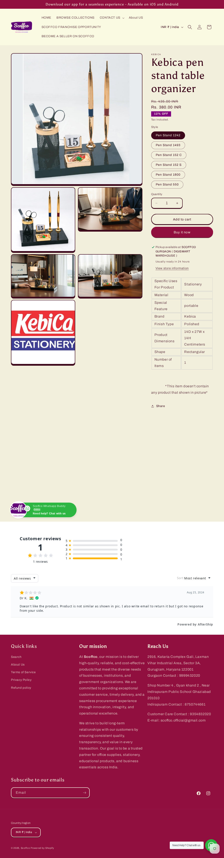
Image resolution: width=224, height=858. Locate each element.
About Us (18, 664)
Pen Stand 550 (167, 184)
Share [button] (160, 406)
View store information (172, 268)
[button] (111, 17)
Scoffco (25, 848)
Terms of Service (23, 672)
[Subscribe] (84, 792)
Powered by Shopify (42, 848)
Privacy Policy (21, 680)
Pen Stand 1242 (168, 135)
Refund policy (21, 687)
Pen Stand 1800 (168, 174)
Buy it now (182, 232)
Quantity (157, 194)
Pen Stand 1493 (168, 145)
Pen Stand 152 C (169, 155)
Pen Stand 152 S (169, 164)
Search (16, 657)
